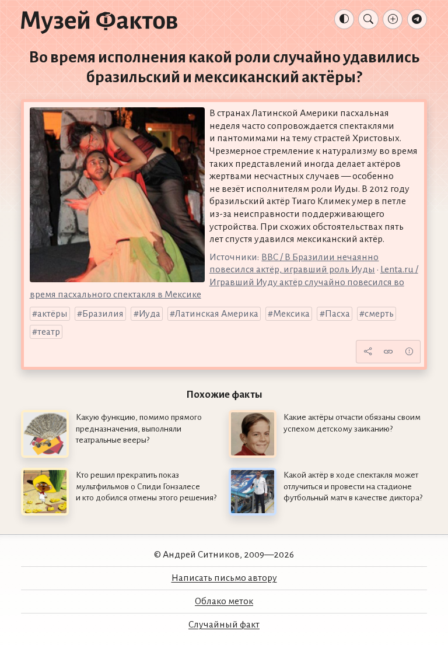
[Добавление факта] (392, 19)
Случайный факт (224, 624)
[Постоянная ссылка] (388, 351)
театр (48, 332)
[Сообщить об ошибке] (409, 351)
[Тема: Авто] (344, 19)
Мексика (291, 314)
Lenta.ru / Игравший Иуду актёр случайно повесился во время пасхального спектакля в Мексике (224, 282)
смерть (379, 314)
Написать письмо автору (224, 578)
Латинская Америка (216, 314)
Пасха (337, 314)
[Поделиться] (367, 351)
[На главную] (99, 21)
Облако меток (224, 601)
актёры (52, 314)
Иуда (149, 314)
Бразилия (103, 314)
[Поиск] (368, 19)
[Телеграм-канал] (417, 19)
